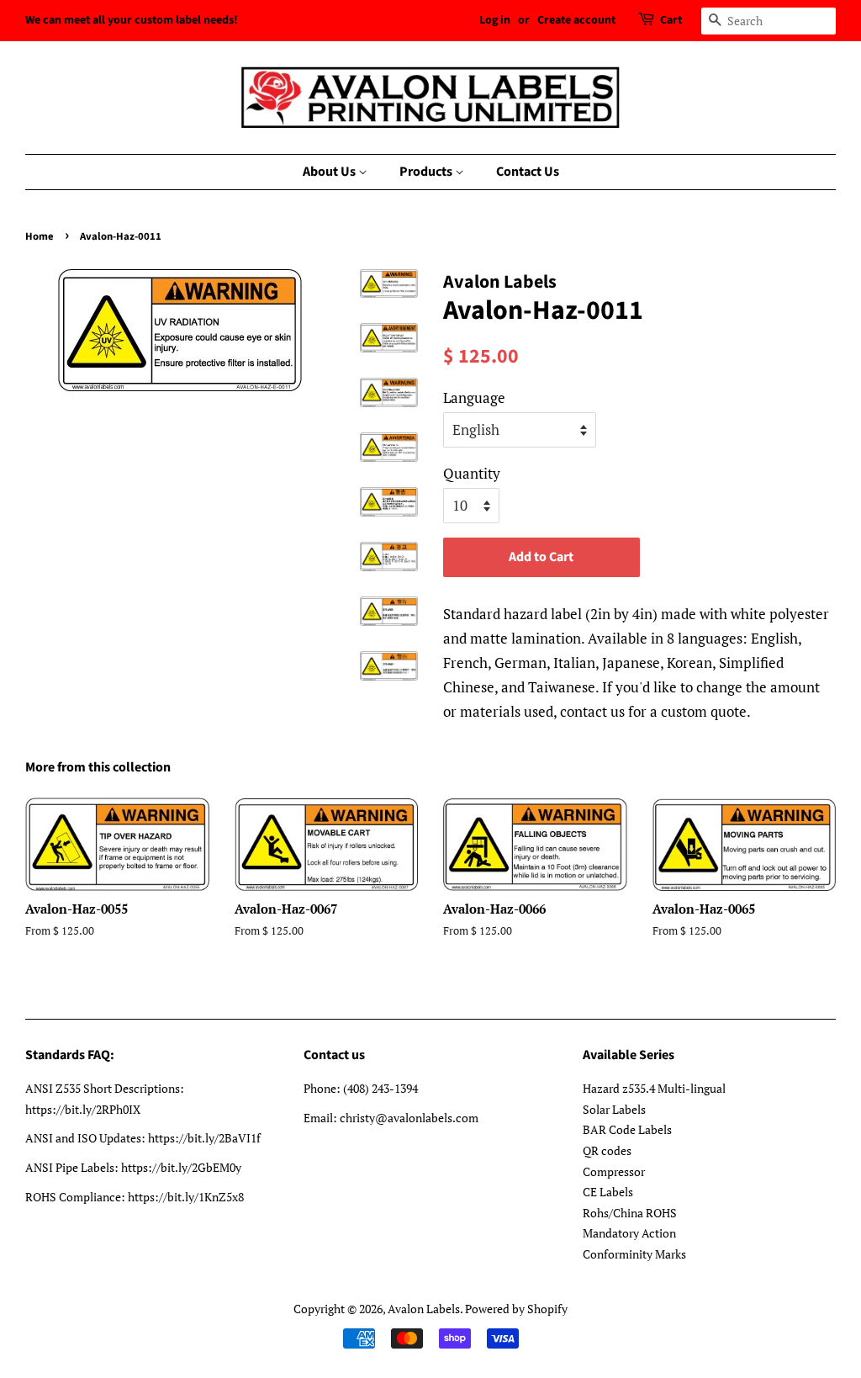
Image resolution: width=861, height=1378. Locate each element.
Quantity (471, 473)
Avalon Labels (424, 1309)
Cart (671, 20)
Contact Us (527, 171)
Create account (576, 20)
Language (474, 397)
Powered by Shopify (516, 1309)
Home (39, 236)
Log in (494, 20)
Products (427, 171)
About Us (330, 171)
